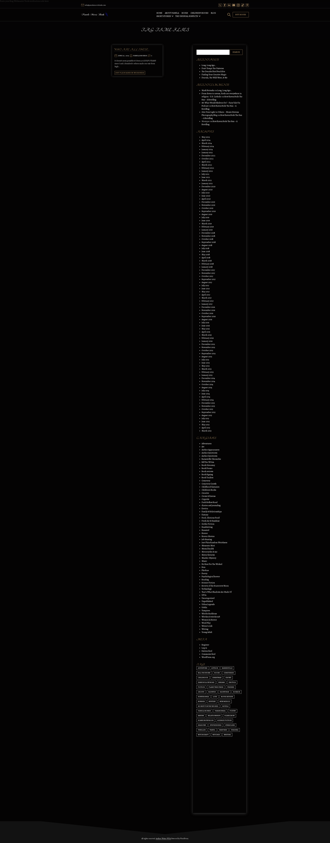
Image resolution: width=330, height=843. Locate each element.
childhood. (203, 677)
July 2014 (205, 390)
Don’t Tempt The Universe (213, 68)
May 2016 (206, 328)
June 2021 (206, 177)
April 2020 (206, 199)
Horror (205, 533)
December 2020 (208, 186)
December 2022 (208, 155)
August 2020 (207, 189)
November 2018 (208, 236)
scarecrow (229, 715)
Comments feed (208, 654)
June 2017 (206, 288)
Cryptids (205, 499)
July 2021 (205, 174)
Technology (207, 589)
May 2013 (205, 424)
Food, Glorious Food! (211, 517)
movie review (227, 696)
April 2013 (206, 427)
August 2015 (207, 356)
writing (227, 734)
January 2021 (207, 183)
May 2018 (206, 254)
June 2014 (206, 393)
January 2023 (207, 152)
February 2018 (208, 263)
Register (205, 644)
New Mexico (225, 701)
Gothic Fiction (208, 524)
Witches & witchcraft (211, 616)
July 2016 (205, 322)
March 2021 (207, 180)
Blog (213, 13)
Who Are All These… (132, 49)
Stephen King (215, 725)
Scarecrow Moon (205, 720)
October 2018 (207, 239)
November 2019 (208, 205)
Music (204, 561)
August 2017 (207, 282)
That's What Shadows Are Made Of (217, 592)
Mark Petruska (208, 90)
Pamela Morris (140, 56)
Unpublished (207, 601)
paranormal (220, 711)
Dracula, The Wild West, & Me (214, 77)
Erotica (205, 508)
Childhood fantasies (210, 486)
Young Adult (207, 632)
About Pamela (172, 13)
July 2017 (205, 285)
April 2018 (206, 257)
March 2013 (206, 430)
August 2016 (207, 319)
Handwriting (207, 527)
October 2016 (207, 313)
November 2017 (208, 273)
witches (216, 734)
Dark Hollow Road (209, 502)
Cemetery (206, 480)
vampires (223, 730)
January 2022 (207, 171)
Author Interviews (209, 452)
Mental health (208, 548)
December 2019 (208, 202)
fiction (201, 687)
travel (212, 730)
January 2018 (207, 267)
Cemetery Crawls (209, 483)
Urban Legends (208, 604)
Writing (205, 629)
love (215, 696)
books (217, 673)
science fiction (224, 720)
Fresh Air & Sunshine (211, 520)
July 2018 (205, 248)
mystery (212, 701)
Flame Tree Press (216, 687)
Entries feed (207, 651)
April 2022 (206, 161)
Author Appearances (210, 449)
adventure (202, 668)
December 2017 (208, 270)
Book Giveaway (208, 465)
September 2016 (209, 316)
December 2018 (208, 233)
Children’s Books (199, 13)
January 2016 (207, 341)
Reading (205, 579)
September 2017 (209, 279)
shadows (202, 725)
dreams (221, 682)
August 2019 (207, 214)
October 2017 (207, 276)
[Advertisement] (219, 787)
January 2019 (207, 229)
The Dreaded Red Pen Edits (213, 71)
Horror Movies (208, 536)
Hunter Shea (203, 696)
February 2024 (208, 146)
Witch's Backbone (209, 613)
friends (230, 687)
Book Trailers (207, 477)
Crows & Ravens (209, 496)
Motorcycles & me (209, 551)
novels (225, 706)
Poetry (204, 573)
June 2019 (206, 220)
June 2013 (206, 421)
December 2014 (208, 378)
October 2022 (207, 158)
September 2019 (209, 211)
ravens (201, 715)
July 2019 (205, 217)
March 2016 (207, 335)
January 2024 (207, 149)
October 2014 (207, 384)
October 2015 (207, 350)
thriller (202, 730)
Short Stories (163, 16)
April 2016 (206, 331)
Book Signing (207, 474)
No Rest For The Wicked (212, 564)
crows (228, 677)
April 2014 (206, 396)
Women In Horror (209, 619)
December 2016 (208, 307)
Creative (205, 493)
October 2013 (207, 409)
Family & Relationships (212, 511)
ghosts (201, 692)
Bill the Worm (204, 673)
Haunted (205, 530)
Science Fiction (208, 582)
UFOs (204, 595)
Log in (204, 648)
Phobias (205, 570)
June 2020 (206, 195)
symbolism (230, 725)
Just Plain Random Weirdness (129, 73)
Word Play (206, 623)
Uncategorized (208, 598)
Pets (203, 567)
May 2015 (206, 365)
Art (203, 446)
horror (236, 692)
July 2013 (205, 418)
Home (159, 13)
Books (185, 13)
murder (201, 701)
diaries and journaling (211, 505)
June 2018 (206, 251)
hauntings (224, 692)
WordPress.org (208, 657)
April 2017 (206, 294)
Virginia (234, 730)
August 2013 (207, 415)
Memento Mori (208, 545)
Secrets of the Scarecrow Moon (215, 585)
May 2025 (206, 137)
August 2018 (207, 245)
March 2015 (207, 369)
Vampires (206, 610)
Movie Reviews (208, 554)
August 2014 (207, 387)
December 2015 (208, 344)
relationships (214, 715)
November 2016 (208, 310)
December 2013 (208, 403)
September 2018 (209, 242)
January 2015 (207, 375)
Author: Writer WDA (163, 838)
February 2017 (208, 301)
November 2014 (208, 381)
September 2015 (209, 353)
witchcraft (203, 734)
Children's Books (209, 490)
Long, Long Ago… (209, 65)
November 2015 (208, 347)
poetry (233, 711)
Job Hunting (207, 539)
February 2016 (208, 338)
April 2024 (206, 140)
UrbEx (204, 607)
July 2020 (206, 192)
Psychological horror (211, 576)
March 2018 (207, 260)
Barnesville (227, 668)
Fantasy (205, 514)
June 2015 (206, 362)
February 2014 (208, 400)
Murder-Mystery (209, 558)
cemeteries (229, 673)
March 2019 (207, 223)
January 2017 (207, 304)
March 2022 (207, 164)
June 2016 (206, 325)
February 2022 (208, 168)
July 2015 (205, 359)
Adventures (207, 443)
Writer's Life (207, 626)
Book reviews (207, 471)
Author (214, 668)
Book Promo (207, 468)
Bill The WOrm (208, 462)
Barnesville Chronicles (211, 459)
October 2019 (207, 208)
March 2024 (207, 143)
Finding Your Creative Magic (214, 74)
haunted (212, 692)
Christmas (216, 677)
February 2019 (208, 226)
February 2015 (208, 372)
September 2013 (208, 412)
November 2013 (208, 406)
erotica (232, 682)
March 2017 (207, 297)
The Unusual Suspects (186, 16)
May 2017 (206, 291)
